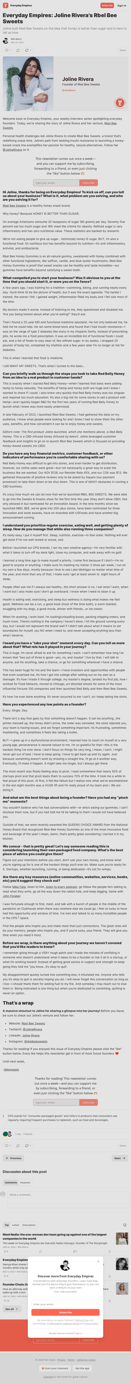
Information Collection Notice (64, 1323)
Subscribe (65, 1312)
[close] (98, 1261)
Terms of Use (82, 1320)
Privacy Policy (91, 1323)
